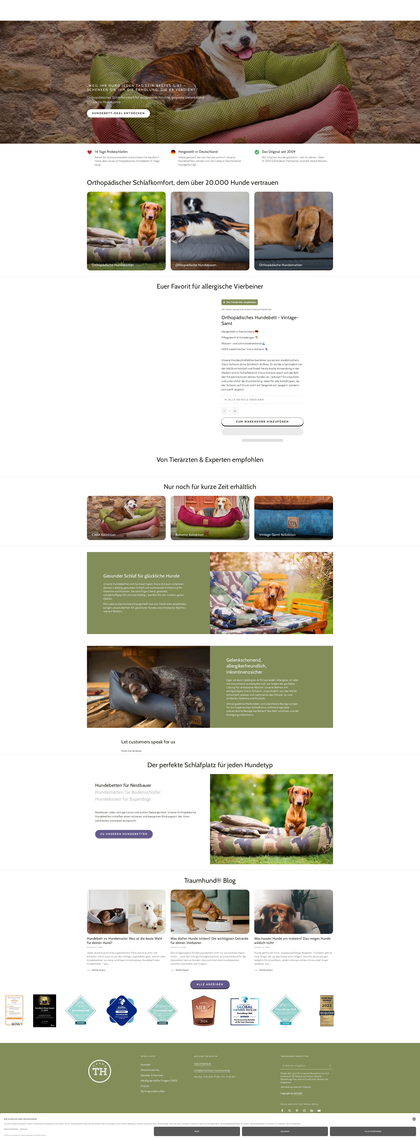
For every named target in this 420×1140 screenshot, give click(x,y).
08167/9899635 (202, 1063)
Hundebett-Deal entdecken (118, 113)
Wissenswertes (150, 1069)
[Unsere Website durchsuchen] (322, 10)
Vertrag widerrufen (153, 1091)
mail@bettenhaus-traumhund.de (212, 1070)
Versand (237, 309)
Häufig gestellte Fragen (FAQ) (159, 1080)
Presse (145, 1086)
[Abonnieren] (331, 1065)
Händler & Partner (152, 1075)
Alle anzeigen (210, 984)
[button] (262, 432)
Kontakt (145, 1064)
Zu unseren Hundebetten (124, 834)
